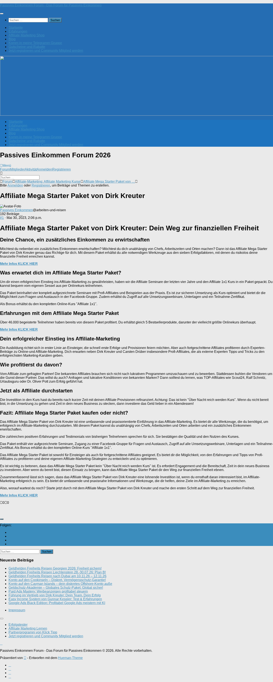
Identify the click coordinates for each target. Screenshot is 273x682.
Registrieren (61, 169)
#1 (2, 218)
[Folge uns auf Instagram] (10, 540)
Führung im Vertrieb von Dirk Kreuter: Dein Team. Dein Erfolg (55, 595)
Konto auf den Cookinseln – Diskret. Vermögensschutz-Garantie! (57, 580)
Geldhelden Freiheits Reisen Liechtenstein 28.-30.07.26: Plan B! (57, 572)
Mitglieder (17, 169)
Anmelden (44, 169)
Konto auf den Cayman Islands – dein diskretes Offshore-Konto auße (60, 584)
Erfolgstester (18, 624)
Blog (12, 39)
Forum (5, 169)
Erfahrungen (18, 31)
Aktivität (31, 169)
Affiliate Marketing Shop (27, 35)
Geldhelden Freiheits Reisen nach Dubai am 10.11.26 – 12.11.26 (57, 576)
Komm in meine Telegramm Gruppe (35, 43)
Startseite (16, 27)
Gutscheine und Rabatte (27, 47)
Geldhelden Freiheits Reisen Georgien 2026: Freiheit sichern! (55, 568)
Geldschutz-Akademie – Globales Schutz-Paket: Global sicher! (56, 587)
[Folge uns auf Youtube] (10, 532)
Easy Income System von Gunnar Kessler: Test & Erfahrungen (55, 599)
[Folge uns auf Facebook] (10, 536)
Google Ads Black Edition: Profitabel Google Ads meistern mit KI (57, 603)
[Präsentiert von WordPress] (25, 658)
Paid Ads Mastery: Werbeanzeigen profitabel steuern (48, 591)
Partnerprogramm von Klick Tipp (33, 632)
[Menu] (1, 13)
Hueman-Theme (70, 658)
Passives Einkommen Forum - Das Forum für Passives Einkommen (51, 5)
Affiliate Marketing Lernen (28, 628)
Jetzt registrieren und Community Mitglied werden (46, 50)
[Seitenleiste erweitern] (1, 519)
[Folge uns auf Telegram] (10, 544)
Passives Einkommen (16, 210)
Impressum (17, 610)
